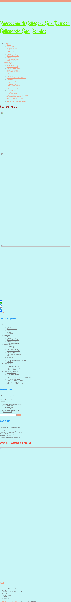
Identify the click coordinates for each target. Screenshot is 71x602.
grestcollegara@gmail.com (16, 432)
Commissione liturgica (13, 84)
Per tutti (9, 73)
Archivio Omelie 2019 (13, 56)
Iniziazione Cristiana (12, 65)
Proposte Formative (8, 62)
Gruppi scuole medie (12, 67)
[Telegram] (35, 309)
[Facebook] (35, 301)
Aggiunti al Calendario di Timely (12, 404)
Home (5, 42)
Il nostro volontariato (9, 74)
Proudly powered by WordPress (8, 601)
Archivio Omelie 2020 (13, 57)
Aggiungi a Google (8, 405)
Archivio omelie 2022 (13, 60)
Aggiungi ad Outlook (9, 407)
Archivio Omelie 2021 (13, 59)
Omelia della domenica (13, 100)
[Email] (35, 307)
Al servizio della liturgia (10, 81)
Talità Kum (10, 79)
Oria (23, 601)
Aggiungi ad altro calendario (11, 410)
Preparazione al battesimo (14, 71)
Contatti (9, 49)
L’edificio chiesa (11, 87)
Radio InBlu (6, 598)
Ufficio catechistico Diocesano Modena (14, 592)
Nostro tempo (7, 595)
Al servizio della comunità (10, 89)
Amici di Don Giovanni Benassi (12, 96)
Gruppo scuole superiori (13, 68)
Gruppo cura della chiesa (14, 85)
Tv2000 (5, 596)
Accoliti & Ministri (12, 46)
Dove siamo (10, 51)
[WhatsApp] (35, 303)
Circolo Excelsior (11, 90)
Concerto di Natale (12, 93)
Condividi (2, 312)
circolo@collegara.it (14, 434)
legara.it (17, 435)
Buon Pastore (10, 63)
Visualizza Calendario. (6, 399)
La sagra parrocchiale (13, 92)
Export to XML (7, 412)
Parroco (9, 45)
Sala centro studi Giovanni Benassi (16, 101)
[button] (2, 401)
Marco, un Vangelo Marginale (15, 98)
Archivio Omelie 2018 (13, 54)
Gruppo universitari (12, 70)
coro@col (12, 435)
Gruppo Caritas (11, 76)
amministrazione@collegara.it (14, 431)
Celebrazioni (6, 53)
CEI (4, 590)
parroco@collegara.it (13, 427)
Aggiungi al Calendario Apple (11, 408)
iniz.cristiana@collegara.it (13, 437)
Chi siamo (6, 43)
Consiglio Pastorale (12, 48)
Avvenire (5, 593)
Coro (8, 82)
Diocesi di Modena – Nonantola (12, 589)
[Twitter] (35, 305)
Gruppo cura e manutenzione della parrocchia (19, 95)
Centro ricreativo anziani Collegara (16, 78)
